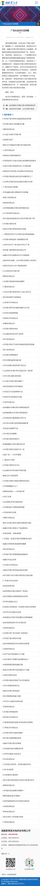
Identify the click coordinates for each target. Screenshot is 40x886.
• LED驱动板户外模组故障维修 (13, 507)
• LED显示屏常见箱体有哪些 (12, 733)
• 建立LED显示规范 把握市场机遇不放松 (16, 523)
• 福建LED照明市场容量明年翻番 (14, 544)
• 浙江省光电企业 (8, 350)
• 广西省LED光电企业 (10, 727)
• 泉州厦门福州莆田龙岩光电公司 (14, 250)
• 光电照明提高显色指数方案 (12, 664)
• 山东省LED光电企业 (10, 302)
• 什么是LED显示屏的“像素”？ (13, 381)
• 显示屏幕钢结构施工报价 (11, 696)
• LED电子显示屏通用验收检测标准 (15, 554)
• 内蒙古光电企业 (8, 517)
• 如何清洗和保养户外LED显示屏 (14, 622)
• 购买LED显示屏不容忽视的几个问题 (15, 670)
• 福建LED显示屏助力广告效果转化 (15, 528)
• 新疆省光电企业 (8, 785)
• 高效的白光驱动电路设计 (11, 155)
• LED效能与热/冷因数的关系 (12, 748)
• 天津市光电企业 (8, 402)
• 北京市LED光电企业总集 (11, 612)
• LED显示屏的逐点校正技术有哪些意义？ (17, 176)
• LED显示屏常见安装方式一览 (13, 449)
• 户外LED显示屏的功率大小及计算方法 (16, 292)
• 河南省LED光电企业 (10, 318)
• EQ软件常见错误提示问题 (12, 397)
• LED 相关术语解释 (9, 434)
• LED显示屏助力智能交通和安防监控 (15, 481)
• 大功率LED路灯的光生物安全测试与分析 (17, 182)
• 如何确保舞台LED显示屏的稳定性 (15, 413)
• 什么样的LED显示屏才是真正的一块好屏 (17, 371)
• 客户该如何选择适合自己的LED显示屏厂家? (18, 218)
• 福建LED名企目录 (9, 559)
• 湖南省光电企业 (8, 129)
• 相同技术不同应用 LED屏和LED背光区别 (17, 171)
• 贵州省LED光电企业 (10, 717)
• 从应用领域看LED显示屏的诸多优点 (15, 208)
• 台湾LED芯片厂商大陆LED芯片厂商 (15, 245)
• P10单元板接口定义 (10, 601)
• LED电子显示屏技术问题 (11, 638)
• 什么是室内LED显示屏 (10, 271)
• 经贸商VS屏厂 (8, 140)
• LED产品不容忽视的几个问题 (13, 654)
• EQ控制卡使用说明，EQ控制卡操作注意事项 (19, 607)
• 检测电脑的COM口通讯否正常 (13, 444)
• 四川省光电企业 (8, 339)
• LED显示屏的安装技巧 (10, 439)
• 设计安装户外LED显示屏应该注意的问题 (17, 575)
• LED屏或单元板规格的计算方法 (14, 418)
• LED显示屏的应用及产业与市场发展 (15, 680)
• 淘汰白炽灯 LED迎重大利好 (12, 817)
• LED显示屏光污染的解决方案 (13, 124)
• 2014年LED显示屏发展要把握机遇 (15, 423)
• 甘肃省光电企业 (8, 706)
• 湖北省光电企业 (8, 549)
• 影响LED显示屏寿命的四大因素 (14, 229)
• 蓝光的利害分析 (8, 586)
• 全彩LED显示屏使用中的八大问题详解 (16, 166)
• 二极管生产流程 (8, 460)
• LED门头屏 (6, 496)
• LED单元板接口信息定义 (11, 754)
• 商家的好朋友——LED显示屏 (13, 491)
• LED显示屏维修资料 (10, 712)
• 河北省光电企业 (8, 759)
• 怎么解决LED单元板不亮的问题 (14, 470)
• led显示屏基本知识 (9, 675)
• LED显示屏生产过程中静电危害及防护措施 (18, 344)
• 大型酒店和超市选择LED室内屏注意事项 (17, 722)
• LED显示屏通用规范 (10, 355)
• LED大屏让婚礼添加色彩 (11, 376)
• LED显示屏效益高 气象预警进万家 (15, 239)
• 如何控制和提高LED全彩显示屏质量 (15, 643)
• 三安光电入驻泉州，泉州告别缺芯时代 (16, 764)
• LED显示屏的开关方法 (10, 465)
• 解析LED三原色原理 (10, 475)
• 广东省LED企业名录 (10, 580)
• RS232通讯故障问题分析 (11, 360)
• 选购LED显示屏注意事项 (11, 743)
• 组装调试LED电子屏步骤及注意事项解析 (17, 617)
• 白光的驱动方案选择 (10, 775)
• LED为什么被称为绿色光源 (12, 701)
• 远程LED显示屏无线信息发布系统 (15, 570)
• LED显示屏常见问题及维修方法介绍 (15, 308)
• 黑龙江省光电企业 (9, 197)
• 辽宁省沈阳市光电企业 (10, 213)
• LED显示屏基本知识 (10, 329)
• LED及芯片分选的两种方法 (12, 392)
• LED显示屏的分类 (9, 224)
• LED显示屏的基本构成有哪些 (13, 281)
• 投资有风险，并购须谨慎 (11, 533)
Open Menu (38, 24)
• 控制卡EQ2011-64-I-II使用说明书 (14, 266)
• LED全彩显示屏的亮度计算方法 (14, 365)
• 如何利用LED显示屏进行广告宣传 (15, 591)
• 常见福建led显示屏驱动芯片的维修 (15, 192)
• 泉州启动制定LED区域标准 (12, 386)
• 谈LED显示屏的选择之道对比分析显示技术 (18, 780)
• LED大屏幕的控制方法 (10, 685)
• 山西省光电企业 (8, 649)
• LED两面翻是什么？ (10, 486)
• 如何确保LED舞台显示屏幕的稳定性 (15, 407)
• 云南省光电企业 (8, 806)
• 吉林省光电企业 (8, 628)
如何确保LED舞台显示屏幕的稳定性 (19, 105)
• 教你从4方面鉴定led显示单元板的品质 (16, 145)
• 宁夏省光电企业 (8, 287)
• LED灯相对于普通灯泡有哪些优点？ (15, 659)
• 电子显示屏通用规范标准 (11, 738)
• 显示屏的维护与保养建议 (11, 297)
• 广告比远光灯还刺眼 (10, 187)
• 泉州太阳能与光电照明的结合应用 (15, 596)
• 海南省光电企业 (8, 203)
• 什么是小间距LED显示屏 (11, 134)
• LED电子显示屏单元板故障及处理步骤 (16, 119)
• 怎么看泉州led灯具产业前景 (12, 334)
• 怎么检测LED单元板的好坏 (12, 502)
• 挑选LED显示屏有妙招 (10, 691)
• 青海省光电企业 (8, 811)
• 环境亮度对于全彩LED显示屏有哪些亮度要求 (19, 161)
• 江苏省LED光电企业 (10, 565)
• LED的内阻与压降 (9, 512)
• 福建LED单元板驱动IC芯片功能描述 (15, 255)
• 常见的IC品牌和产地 (10, 428)
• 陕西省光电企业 (8, 276)
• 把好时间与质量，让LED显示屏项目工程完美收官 (20, 261)
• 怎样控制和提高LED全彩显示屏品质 (15, 801)
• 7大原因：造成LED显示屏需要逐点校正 (17, 538)
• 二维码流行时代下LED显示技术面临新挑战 (18, 234)
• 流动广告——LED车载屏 (11, 455)
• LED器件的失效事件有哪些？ (13, 790)
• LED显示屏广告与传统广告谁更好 (15, 633)
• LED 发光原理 (7, 769)
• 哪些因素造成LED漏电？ (11, 796)
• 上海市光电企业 (8, 150)
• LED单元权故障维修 (10, 313)
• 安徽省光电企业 (8, 323)
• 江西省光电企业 (8, 822)
